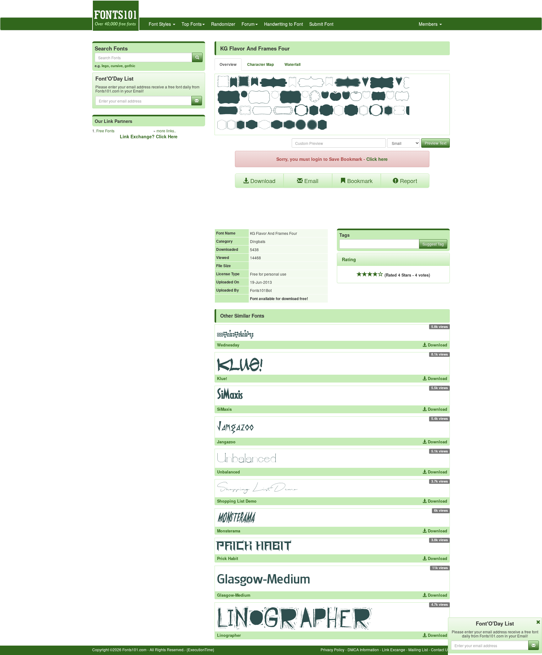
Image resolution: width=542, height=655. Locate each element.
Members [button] (429, 24)
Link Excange (393, 649)
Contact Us (440, 649)
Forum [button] (248, 24)
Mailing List (418, 649)
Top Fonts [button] (192, 24)
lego (105, 65)
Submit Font (321, 24)
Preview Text (435, 142)
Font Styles (160, 24)
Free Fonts (105, 130)
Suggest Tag (433, 243)
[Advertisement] (332, 205)
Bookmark (359, 181)
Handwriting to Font (283, 24)
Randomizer (223, 24)
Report (407, 181)
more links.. (166, 130)
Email (310, 181)
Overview (228, 64)
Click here (377, 159)
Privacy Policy (332, 649)
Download (262, 181)
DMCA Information (363, 649)
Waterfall (292, 64)
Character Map (260, 64)
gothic (130, 65)
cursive (117, 65)
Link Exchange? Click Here (149, 136)
